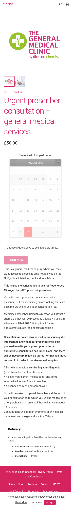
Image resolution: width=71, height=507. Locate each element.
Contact (45, 484)
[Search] (60, 4)
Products (18, 92)
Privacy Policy (45, 471)
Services (32, 484)
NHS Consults (17, 491)
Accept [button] (49, 502)
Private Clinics (50, 491)
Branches (33, 491)
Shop (21, 484)
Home (7, 92)
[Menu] (53, 4)
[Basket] (67, 4)
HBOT (56, 484)
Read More (21, 502)
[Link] (8, 4)
